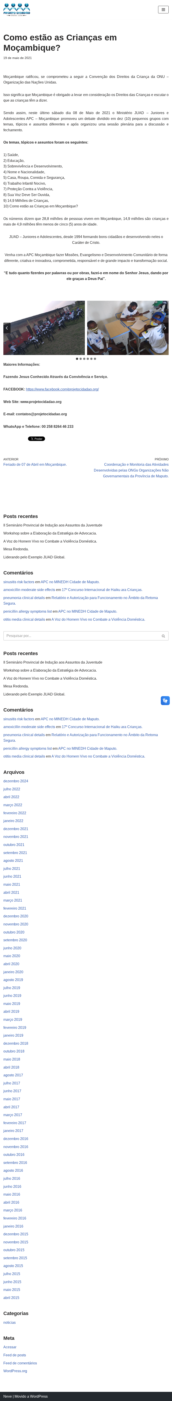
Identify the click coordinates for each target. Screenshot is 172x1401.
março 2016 (12, 1210)
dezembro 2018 (15, 1043)
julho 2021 (11, 869)
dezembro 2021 (15, 829)
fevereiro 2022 (14, 813)
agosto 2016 (13, 1170)
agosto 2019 (13, 980)
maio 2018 (11, 1059)
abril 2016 (11, 1202)
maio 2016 (11, 1194)
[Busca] (164, 636)
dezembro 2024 (15, 781)
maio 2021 (11, 884)
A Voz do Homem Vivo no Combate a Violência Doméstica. (50, 541)
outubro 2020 (13, 932)
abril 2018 (11, 1067)
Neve (7, 1396)
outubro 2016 (13, 1155)
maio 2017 (11, 1099)
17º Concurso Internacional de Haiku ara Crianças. (102, 590)
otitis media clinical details (24, 619)
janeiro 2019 (13, 1035)
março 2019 (12, 1019)
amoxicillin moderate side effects (29, 590)
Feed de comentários (20, 1363)
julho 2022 (11, 789)
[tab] (77, 359)
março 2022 (12, 805)
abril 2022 (11, 797)
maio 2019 (11, 1004)
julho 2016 (11, 1178)
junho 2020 (12, 948)
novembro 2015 (15, 1242)
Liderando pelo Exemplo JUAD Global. (34, 557)
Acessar (9, 1347)
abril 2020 (11, 964)
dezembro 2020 (15, 916)
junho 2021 (12, 876)
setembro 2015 (15, 1258)
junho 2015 (12, 1282)
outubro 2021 (13, 845)
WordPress (39, 1396)
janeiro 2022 (13, 821)
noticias (9, 1322)
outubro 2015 (13, 1250)
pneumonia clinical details (24, 598)
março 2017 (12, 1115)
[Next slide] (165, 328)
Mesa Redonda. (16, 549)
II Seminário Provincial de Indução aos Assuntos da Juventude (52, 525)
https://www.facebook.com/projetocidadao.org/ (62, 389)
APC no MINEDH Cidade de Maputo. (70, 582)
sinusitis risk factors (18, 582)
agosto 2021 (13, 860)
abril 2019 (11, 1011)
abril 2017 (11, 1107)
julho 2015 (11, 1274)
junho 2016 (12, 1186)
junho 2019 (12, 996)
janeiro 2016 (13, 1226)
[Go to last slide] (7, 328)
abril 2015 (11, 1298)
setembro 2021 (15, 853)
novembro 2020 (15, 924)
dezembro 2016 (15, 1139)
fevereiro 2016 (14, 1218)
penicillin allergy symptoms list (27, 611)
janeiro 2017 (13, 1131)
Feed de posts (14, 1355)
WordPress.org (15, 1371)
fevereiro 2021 (14, 908)
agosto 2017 (13, 1075)
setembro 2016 (15, 1163)
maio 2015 (11, 1290)
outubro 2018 (13, 1051)
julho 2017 (11, 1083)
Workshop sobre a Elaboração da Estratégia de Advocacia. (50, 533)
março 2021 (12, 900)
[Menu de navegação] (163, 9)
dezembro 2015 (15, 1234)
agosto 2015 (13, 1266)
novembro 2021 (15, 837)
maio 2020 (11, 956)
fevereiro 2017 (14, 1123)
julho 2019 (11, 988)
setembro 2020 (15, 940)
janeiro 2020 (13, 972)
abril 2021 (11, 892)
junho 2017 (12, 1091)
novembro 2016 (15, 1147)
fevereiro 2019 (14, 1027)
